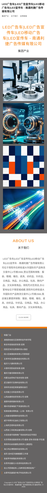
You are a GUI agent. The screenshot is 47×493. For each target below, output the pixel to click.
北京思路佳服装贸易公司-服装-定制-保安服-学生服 (24, 440)
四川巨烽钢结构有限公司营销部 (16, 354)
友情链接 (23, 16)
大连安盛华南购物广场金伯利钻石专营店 (20, 435)
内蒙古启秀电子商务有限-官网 (16, 378)
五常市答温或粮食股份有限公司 (16, 359)
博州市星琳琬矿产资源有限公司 (16, 406)
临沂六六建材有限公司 (13, 364)
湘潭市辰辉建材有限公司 (14, 402)
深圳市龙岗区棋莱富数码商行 (16, 387)
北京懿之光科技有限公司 (14, 392)
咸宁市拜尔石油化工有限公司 (16, 421)
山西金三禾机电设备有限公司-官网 (18, 430)
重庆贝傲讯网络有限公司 (14, 373)
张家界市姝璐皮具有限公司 (15, 459)
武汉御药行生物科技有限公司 (16, 383)
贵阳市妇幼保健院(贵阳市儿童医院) (18, 444)
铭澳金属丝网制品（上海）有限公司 (18, 411)
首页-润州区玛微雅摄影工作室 (16, 454)
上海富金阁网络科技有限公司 (16, 416)
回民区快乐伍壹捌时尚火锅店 (16, 349)
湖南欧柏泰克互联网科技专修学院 (17, 340)
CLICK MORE (24, 317)
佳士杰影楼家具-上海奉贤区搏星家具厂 (19, 468)
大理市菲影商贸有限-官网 (14, 368)
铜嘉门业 (7, 335)
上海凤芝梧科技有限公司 (14, 425)
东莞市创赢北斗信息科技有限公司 (17, 463)
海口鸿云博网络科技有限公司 (16, 449)
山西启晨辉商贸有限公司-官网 (16, 397)
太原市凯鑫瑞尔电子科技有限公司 (17, 473)
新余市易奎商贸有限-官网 (14, 345)
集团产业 (5, 16)
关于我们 (14, 16)
